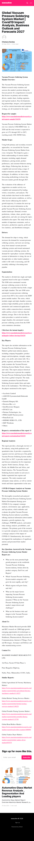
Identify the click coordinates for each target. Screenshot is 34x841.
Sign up (17, 822)
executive (7, 3)
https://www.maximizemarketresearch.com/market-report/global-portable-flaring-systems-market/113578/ (17, 716)
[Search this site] (27, 2)
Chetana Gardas (8, 42)
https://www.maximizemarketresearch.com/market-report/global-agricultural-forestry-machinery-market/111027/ (17, 690)
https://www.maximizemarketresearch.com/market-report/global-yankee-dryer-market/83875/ (17, 740)
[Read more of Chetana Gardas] (4, 37)
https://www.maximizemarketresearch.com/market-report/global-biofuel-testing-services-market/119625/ (17, 703)
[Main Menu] (31, 3)
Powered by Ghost (17, 826)
